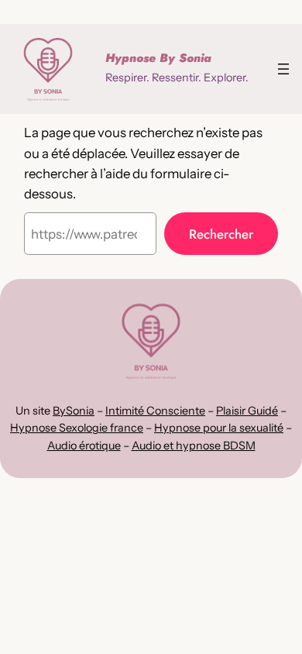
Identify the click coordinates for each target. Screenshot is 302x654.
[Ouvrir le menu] (283, 69)
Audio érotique (84, 446)
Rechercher (221, 234)
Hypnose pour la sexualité (218, 428)
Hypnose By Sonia (158, 58)
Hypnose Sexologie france (76, 428)
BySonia (73, 411)
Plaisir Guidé (247, 411)
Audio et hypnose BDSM (194, 446)
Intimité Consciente (155, 411)
